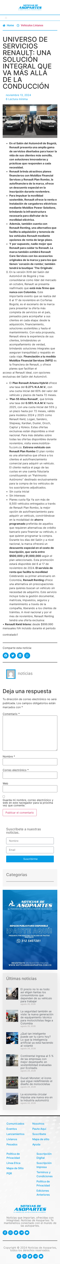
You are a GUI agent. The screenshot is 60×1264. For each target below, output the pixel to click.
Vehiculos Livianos (32, 25)
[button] (6, 18)
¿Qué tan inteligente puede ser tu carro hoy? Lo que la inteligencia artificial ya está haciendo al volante (36, 1039)
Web (5, 783)
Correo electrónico (16, 770)
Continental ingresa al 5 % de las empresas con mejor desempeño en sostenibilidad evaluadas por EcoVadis (37, 1062)
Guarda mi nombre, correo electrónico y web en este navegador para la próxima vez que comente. (28, 803)
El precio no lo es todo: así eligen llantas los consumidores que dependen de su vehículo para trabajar (36, 995)
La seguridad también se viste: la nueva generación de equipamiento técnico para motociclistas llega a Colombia (36, 1017)
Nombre (9, 756)
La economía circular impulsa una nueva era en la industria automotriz (36, 1097)
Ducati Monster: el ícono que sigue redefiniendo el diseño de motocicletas (36, 1081)
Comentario (11, 714)
